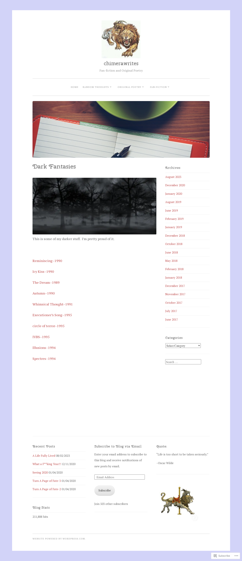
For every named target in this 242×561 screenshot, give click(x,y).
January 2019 (173, 227)
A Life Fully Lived (44, 455)
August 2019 (173, 202)
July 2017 (171, 311)
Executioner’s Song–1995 (52, 315)
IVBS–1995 (41, 337)
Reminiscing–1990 (47, 260)
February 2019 (174, 219)
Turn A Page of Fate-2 (47, 489)
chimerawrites (121, 63)
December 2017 (175, 286)
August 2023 (173, 177)
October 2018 (173, 244)
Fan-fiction (158, 86)
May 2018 (171, 261)
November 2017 (175, 294)
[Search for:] (183, 362)
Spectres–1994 (44, 358)
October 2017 (173, 302)
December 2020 (175, 185)
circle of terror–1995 (48, 326)
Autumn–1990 (44, 293)
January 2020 (173, 194)
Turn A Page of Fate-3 (47, 481)
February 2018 (174, 269)
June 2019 (171, 210)
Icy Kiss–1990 (43, 271)
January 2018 (173, 277)
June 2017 (171, 319)
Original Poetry (129, 86)
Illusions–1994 (44, 347)
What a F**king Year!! (47, 464)
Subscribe (105, 490)
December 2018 (175, 235)
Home (74, 86)
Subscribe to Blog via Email (118, 446)
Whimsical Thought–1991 (53, 304)
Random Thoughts (96, 86)
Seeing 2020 (40, 472)
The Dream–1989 (46, 282)
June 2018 (171, 252)
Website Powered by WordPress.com (59, 538)
